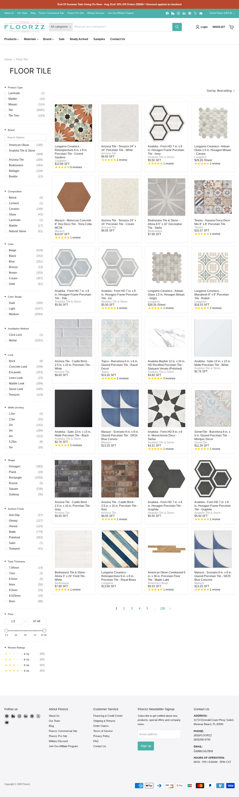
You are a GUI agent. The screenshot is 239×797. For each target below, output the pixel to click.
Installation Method (18, 328)
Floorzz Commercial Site (51, 13)
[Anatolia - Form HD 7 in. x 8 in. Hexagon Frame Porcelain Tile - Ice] (120, 267)
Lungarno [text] (61, 160)
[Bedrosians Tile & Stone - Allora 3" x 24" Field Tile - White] (73, 549)
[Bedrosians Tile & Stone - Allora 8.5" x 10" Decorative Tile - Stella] (166, 197)
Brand (47, 39)
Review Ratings (16, 647)
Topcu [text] (105, 371)
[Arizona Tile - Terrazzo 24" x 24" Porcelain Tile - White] (120, 123)
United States (220, 13)
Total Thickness (16, 561)
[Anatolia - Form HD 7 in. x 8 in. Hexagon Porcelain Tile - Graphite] (166, 478)
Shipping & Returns (104, 720)
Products (10, 39)
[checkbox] (25, 93)
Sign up (145, 746)
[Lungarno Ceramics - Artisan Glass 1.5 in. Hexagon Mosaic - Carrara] (213, 123)
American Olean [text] (158, 583)
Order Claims (101, 725)
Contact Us (117, 39)
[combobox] (221, 91)
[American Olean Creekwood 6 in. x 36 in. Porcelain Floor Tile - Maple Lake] (166, 549)
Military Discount (95, 13)
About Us (9, 13)
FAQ (96, 741)
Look (10, 354)
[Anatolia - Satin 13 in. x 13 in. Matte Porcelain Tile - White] (213, 338)
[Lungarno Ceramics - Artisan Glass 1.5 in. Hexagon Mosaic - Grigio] (166, 267)
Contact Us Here (203, 750)
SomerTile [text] (200, 442)
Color (11, 244)
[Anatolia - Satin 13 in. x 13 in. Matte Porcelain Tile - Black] (73, 408)
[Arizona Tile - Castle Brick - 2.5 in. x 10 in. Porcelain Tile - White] (73, 338)
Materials (30, 39)
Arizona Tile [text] (108, 153)
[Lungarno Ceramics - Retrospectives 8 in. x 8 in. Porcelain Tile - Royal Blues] (120, 549)
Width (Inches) (16, 407)
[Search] (177, 27)
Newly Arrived (79, 39)
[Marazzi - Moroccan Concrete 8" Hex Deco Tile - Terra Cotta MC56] (73, 197)
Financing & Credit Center (108, 715)
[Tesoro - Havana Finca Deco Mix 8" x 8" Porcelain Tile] (213, 197)
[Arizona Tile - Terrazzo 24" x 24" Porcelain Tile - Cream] (120, 197)
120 (162, 608)
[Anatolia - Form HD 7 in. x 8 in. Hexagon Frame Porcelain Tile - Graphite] (213, 478)
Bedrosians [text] (155, 231)
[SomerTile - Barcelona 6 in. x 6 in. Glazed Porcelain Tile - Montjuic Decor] (213, 408)
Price (10, 614)
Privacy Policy (101, 736)
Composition (15, 191)
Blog (33, 13)
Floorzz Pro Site (75, 13)
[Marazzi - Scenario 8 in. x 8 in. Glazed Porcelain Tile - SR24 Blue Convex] (120, 408)
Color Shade (15, 296)
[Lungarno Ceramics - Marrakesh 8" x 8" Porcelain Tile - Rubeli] (213, 267)
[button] (232, 27)
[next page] (170, 608)
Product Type (15, 87)
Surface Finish (16, 508)
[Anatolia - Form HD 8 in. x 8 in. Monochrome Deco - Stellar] (166, 408)
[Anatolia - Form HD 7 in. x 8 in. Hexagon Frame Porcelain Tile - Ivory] (166, 123)
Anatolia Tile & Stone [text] (161, 157)
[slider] (6, 630)
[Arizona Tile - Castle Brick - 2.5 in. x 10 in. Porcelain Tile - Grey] (73, 478)
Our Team (22, 13)
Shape (11, 460)
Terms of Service (103, 730)
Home (8, 59)
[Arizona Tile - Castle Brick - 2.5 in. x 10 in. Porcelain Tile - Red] (120, 478)
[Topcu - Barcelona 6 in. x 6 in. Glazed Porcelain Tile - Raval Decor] (120, 338)
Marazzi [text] (60, 231)
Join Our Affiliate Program (121, 13)
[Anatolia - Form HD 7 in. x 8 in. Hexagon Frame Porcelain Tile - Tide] (73, 267)
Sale (62, 39)
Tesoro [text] (198, 227)
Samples (99, 39)
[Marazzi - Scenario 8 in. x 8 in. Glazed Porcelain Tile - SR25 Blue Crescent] (213, 549)
